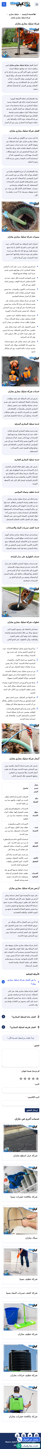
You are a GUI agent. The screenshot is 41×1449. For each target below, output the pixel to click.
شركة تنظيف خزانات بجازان (23, 1375)
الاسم (36, 1084)
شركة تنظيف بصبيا (28, 1279)
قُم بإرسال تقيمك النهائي (30, 1071)
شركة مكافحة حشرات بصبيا (24, 1196)
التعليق (36, 1045)
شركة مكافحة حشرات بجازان (23, 1416)
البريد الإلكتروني (33, 1097)
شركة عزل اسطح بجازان (25, 1155)
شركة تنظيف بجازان (27, 1334)
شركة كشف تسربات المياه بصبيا (21, 1292)
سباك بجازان (31, 1237)
